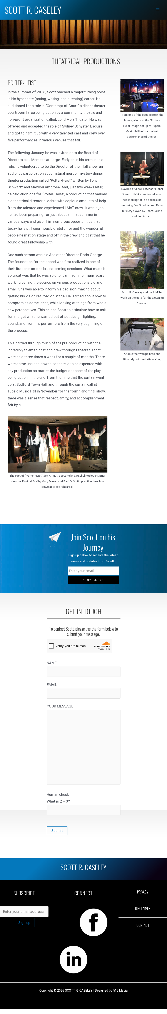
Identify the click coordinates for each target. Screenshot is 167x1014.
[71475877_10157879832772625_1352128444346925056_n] (142, 334)
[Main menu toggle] (158, 10)
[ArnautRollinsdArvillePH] (142, 169)
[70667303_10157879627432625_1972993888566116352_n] (142, 260)
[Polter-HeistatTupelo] (142, 95)
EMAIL (52, 684)
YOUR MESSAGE (60, 706)
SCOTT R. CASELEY (32, 9)
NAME (52, 663)
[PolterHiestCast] (57, 444)
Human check (58, 798)
